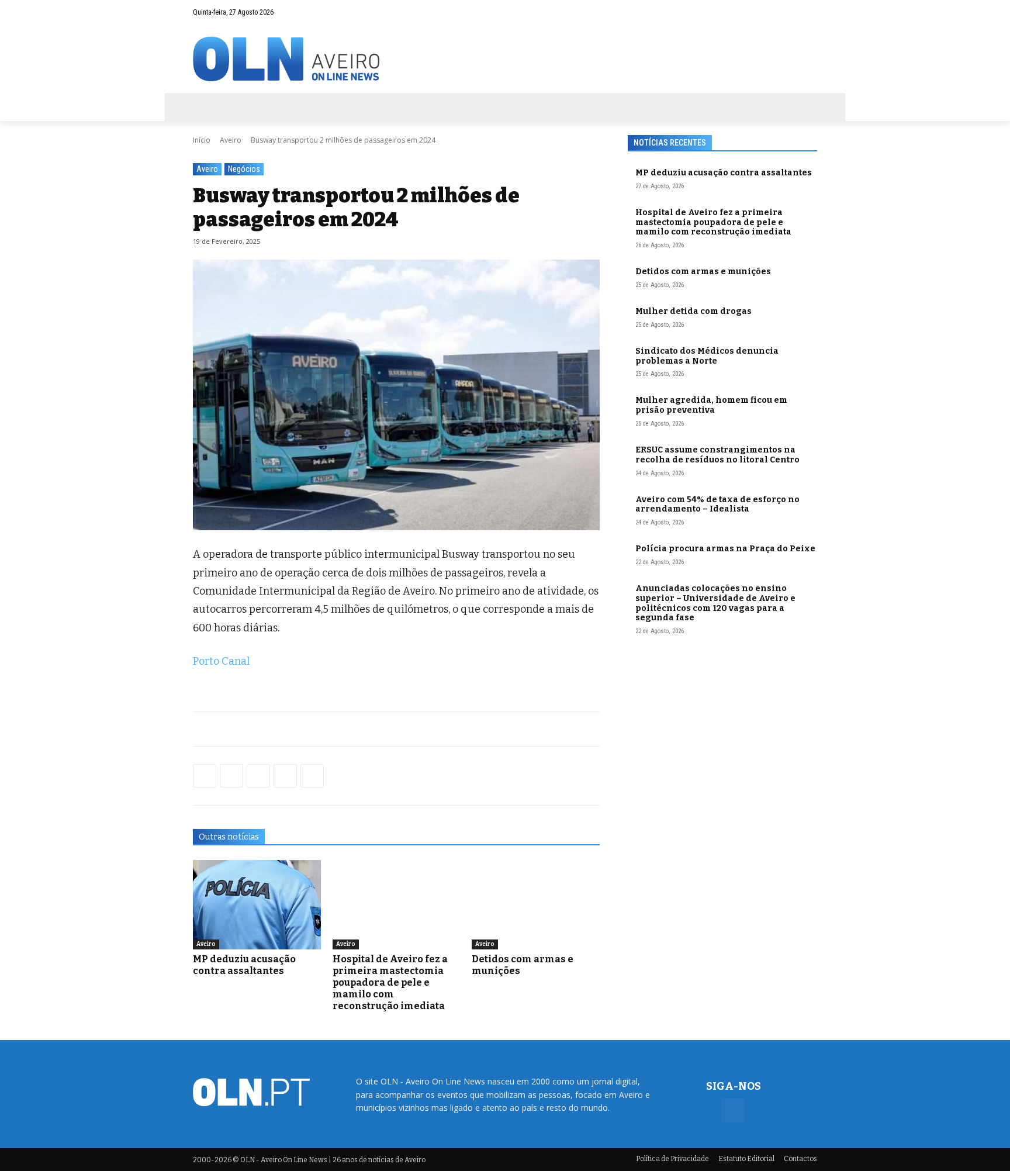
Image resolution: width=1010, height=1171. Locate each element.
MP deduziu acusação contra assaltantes (244, 965)
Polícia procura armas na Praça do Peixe (725, 549)
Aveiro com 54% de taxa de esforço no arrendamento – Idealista (717, 504)
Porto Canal (221, 661)
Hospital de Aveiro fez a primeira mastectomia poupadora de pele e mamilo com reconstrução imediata (390, 982)
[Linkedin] (285, 775)
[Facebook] (808, 12)
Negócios (244, 169)
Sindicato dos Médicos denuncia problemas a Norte (707, 356)
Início (201, 140)
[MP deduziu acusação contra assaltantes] (257, 904)
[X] (258, 775)
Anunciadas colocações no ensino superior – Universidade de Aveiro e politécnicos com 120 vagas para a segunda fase (715, 603)
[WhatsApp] (231, 775)
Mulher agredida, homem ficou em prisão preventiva (711, 405)
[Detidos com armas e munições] (536, 904)
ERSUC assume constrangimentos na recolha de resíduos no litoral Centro (717, 455)
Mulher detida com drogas (693, 311)
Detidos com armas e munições (703, 272)
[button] (785, 12)
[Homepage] (505, 58)
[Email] (312, 775)
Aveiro (230, 140)
